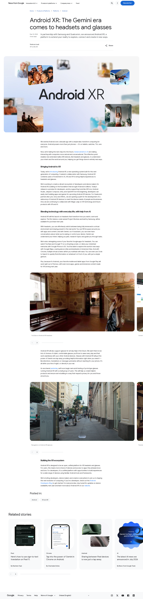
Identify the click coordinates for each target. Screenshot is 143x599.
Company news (66, 3)
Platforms (56, 11)
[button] (128, 3)
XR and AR (45, 500)
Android (64, 11)
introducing (54, 172)
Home (32, 11)
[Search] (112, 3)
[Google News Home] (16, 3)
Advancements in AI (81, 152)
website (87, 486)
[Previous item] (32, 342)
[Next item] (37, 342)
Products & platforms (48, 3)
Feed (77, 3)
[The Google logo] (10, 595)
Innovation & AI (31, 3)
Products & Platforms (43, 11)
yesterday (54, 368)
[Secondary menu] (117, 3)
